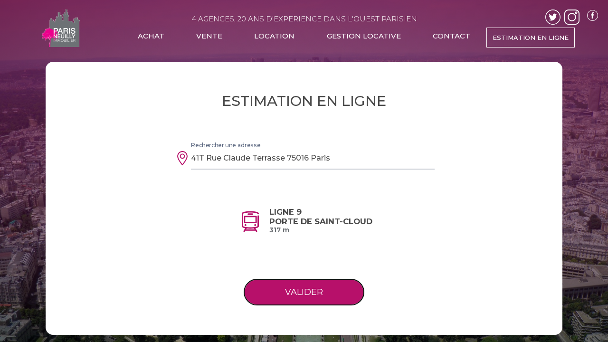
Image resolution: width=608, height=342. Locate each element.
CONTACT (451, 35)
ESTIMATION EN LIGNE (531, 37)
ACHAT (151, 35)
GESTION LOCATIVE (364, 35)
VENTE (209, 35)
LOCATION (274, 35)
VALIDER (304, 292)
